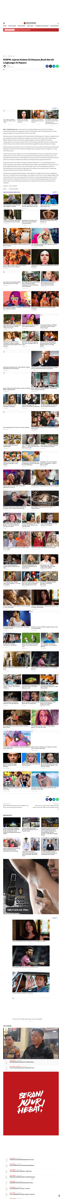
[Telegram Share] (53, 66)
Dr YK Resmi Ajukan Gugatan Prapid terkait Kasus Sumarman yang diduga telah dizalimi (49, 1093)
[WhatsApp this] (57, 66)
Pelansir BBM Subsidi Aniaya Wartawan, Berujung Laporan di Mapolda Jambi (30, 1070)
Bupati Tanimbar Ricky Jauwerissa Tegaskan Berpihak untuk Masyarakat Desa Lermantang (11, 1090)
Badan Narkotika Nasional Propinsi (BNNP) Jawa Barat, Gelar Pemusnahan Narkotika (15, 1045)
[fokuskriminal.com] (31, 23)
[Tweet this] (50, 66)
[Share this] (47, 66)
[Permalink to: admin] (4, 66)
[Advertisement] (31, 10)
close (32, 1178)
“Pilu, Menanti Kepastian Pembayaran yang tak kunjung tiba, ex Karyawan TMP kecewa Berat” (30, 1094)
